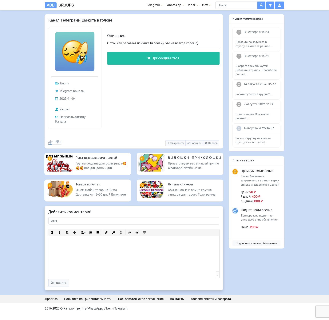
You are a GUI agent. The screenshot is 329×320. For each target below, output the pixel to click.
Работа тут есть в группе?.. (254, 94)
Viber (191, 5)
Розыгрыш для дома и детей (96, 158)
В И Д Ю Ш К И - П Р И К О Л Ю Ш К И (194, 158)
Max (205, 5)
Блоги (64, 83)
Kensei (64, 109)
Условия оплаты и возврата (211, 299)
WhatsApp (174, 5)
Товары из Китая (88, 184)
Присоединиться (165, 58)
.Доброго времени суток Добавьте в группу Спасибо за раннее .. (256, 70)
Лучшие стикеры (180, 184)
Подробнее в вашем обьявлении (256, 243)
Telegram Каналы (71, 91)
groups (60, 5)
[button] (270, 5)
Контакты (177, 299)
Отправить (58, 283)
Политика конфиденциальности (88, 299)
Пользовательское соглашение (141, 299)
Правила (51, 299)
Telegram (153, 5)
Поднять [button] (195, 143)
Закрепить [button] (177, 143)
